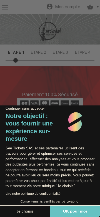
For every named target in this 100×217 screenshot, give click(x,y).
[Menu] (5, 7)
